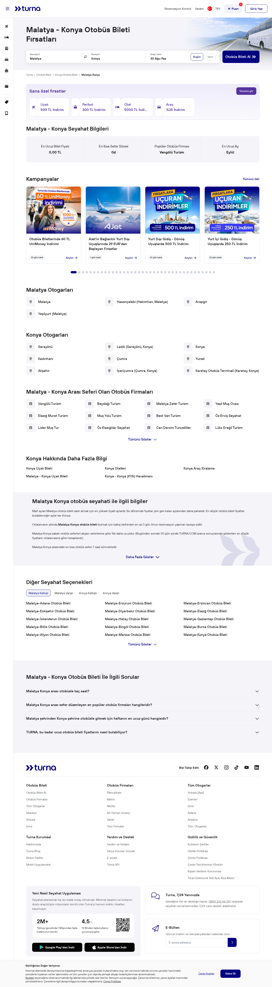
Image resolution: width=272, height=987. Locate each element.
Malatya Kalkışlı (38, 593)
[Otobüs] (6, 49)
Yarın (210, 56)
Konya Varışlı (111, 593)
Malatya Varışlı (64, 593)
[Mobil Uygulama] (6, 113)
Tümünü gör (246, 91)
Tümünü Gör (251, 179)
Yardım (199, 8)
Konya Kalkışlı (88, 593)
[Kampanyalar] (6, 102)
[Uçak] (6, 26)
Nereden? (35, 54)
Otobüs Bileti (43, 74)
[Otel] (6, 38)
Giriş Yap (256, 8)
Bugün (197, 56)
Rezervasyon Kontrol (178, 8)
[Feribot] (6, 71)
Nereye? (95, 54)
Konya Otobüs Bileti (66, 74)
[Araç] (6, 60)
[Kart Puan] (6, 86)
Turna (29, 74)
